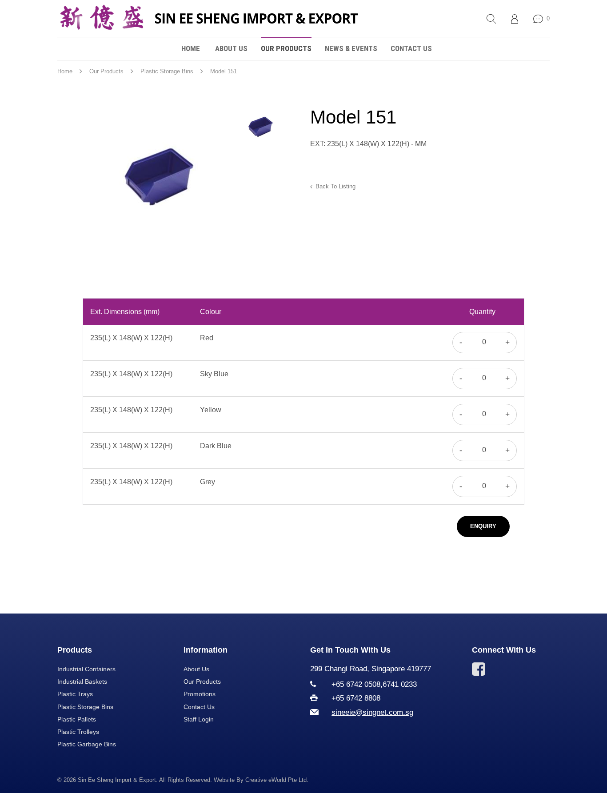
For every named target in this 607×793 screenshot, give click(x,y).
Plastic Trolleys (78, 731)
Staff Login (199, 719)
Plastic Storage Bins (85, 706)
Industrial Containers (86, 669)
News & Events (351, 48)
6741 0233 (400, 684)
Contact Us (411, 48)
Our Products (286, 48)
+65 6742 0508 (355, 684)
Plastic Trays (75, 693)
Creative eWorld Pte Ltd (276, 780)
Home (190, 48)
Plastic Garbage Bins (86, 744)
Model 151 (223, 71)
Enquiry (483, 526)
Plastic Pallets (76, 719)
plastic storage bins (166, 71)
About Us (231, 48)
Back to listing (335, 186)
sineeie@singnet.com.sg (372, 712)
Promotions (200, 693)
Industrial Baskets (82, 681)
